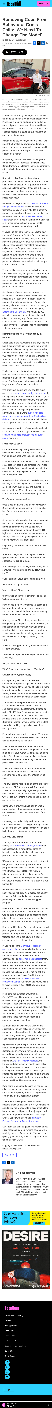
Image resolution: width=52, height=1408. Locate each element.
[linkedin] (7, 1372)
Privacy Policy (10, 1336)
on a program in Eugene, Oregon (26, 846)
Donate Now (9, 1331)
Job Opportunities (11, 1326)
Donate (44, 4)
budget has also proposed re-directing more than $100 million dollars (24, 416)
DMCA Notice (10, 1356)
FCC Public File (11, 1341)
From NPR (9, 1155)
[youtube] (7, 1377)
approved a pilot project (30, 959)
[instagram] (7, 1367)
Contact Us (9, 1351)
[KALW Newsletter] (26, 1218)
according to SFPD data (14, 312)
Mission (8, 1320)
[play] (3, 1405)
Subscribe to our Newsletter (15, 1346)
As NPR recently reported (25, 1061)
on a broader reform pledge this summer (27, 393)
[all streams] (49, 1405)
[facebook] (7, 1362)
